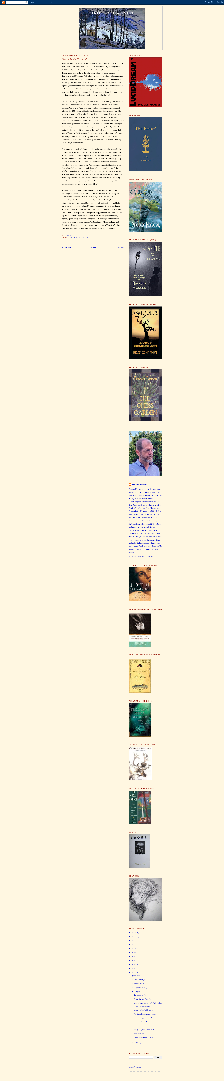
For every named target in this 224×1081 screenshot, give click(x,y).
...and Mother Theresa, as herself (147, 1021)
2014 (134, 960)
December (138, 979)
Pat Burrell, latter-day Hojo (145, 1013)
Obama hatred (139, 1025)
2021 (134, 948)
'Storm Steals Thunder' (143, 999)
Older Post (120, 247)
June (136, 1042)
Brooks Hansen (112, 12)
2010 (134, 968)
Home (93, 247)
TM (87, 237)
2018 (134, 952)
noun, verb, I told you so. (144, 1009)
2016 (134, 956)
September (139, 987)
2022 (134, 944)
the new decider (140, 995)
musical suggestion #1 (143, 1017)
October (137, 983)
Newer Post (66, 247)
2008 (134, 976)
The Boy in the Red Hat (143, 1037)
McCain (73, 237)
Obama (81, 237)
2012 (134, 964)
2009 (134, 972)
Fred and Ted (139, 1033)
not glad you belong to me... (145, 1029)
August (137, 991)
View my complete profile (142, 556)
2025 (134, 936)
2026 (134, 932)
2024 (134, 940)
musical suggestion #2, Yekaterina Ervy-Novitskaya (148, 1004)
